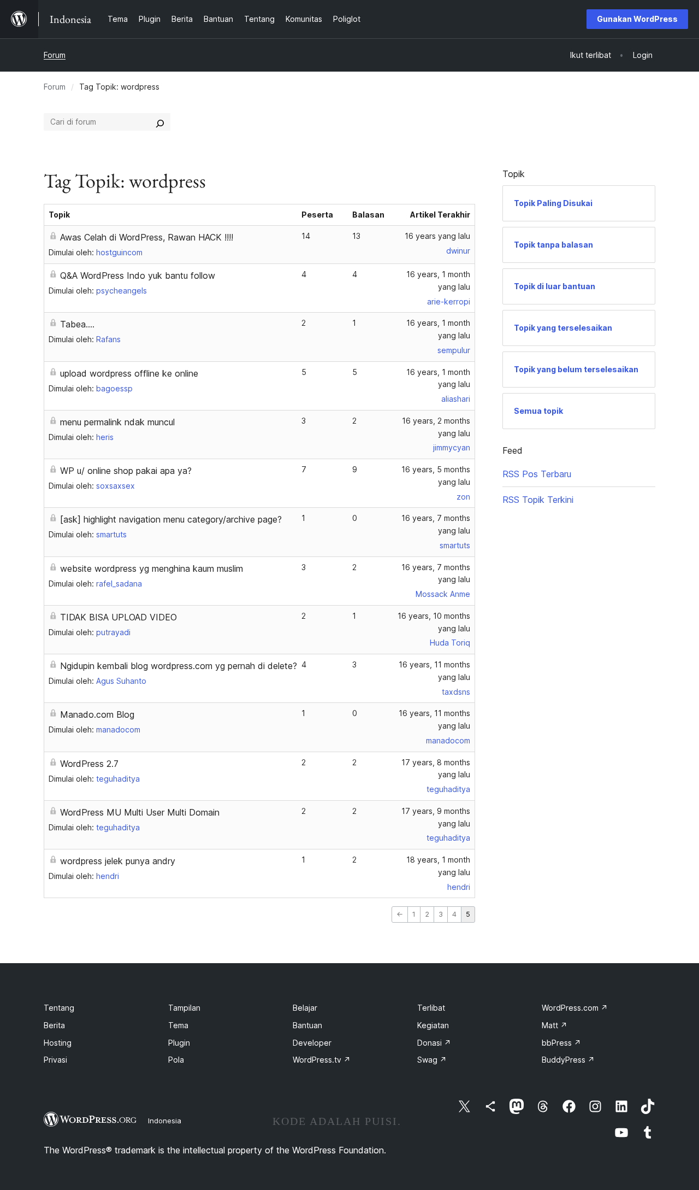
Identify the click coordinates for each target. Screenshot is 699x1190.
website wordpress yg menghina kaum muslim (151, 568)
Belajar (305, 1007)
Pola (176, 1059)
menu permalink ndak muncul (117, 422)
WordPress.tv (322, 1059)
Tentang (59, 1007)
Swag (432, 1059)
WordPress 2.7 (89, 763)
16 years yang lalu (437, 236)
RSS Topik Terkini (537, 499)
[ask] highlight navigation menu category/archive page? (171, 519)
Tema (178, 1025)
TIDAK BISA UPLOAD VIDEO (118, 617)
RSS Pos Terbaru (536, 473)
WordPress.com (575, 1007)
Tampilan (184, 1007)
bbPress (561, 1042)
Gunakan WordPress (637, 19)
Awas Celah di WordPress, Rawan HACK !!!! (146, 237)
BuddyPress (568, 1059)
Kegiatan (433, 1025)
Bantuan (307, 1025)
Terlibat (431, 1007)
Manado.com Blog (97, 714)
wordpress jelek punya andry (117, 860)
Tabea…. (77, 324)
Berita (54, 1025)
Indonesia (164, 1120)
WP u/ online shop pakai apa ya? (126, 470)
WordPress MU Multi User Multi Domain (140, 812)
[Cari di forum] (160, 122)
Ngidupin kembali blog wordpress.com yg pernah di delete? (178, 665)
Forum (55, 55)
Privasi (55, 1059)
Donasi (434, 1042)
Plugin (179, 1042)
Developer (312, 1042)
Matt (554, 1025)
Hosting (58, 1042)
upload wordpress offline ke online (129, 373)
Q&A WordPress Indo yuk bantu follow (137, 275)
